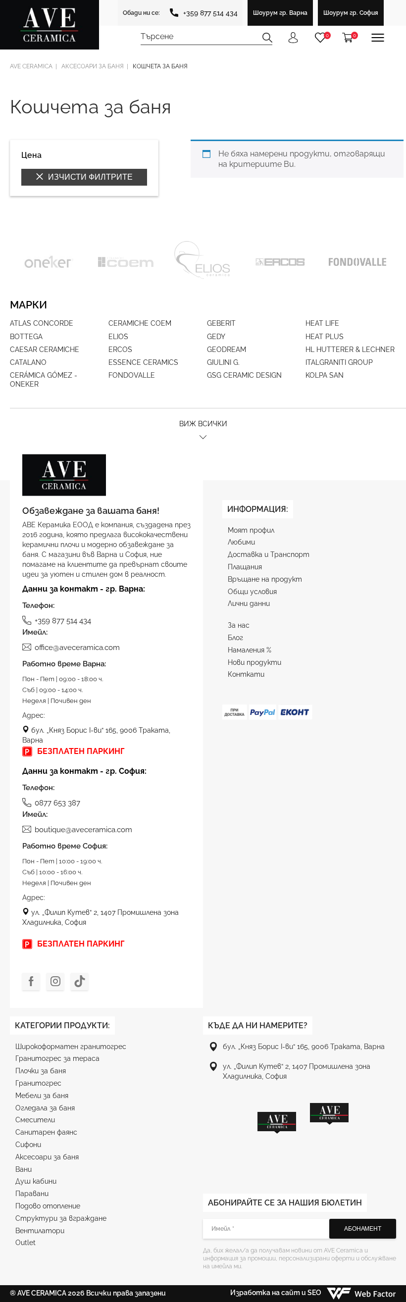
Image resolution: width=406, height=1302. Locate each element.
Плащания (245, 567)
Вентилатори (39, 1231)
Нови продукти (254, 662)
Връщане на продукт (265, 579)
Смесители (35, 1120)
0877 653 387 (57, 803)
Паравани (32, 1194)
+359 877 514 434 (210, 13)
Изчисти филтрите (89, 177)
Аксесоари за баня (47, 1157)
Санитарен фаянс (46, 1132)
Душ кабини (35, 1181)
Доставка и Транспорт (268, 554)
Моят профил (251, 530)
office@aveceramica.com (77, 647)
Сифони (28, 1145)
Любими (241, 542)
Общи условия (252, 592)
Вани (23, 1169)
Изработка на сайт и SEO (276, 1293)
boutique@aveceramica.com (83, 829)
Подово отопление (47, 1206)
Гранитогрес (38, 1083)
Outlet (25, 1243)
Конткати (246, 674)
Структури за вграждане (60, 1218)
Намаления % (249, 650)
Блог (235, 638)
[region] (303, 1135)
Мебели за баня (41, 1096)
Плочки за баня (40, 1071)
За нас (239, 625)
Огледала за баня (45, 1108)
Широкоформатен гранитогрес (70, 1047)
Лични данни (249, 603)
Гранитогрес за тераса (57, 1058)
